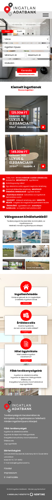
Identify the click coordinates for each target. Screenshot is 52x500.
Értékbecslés (9, 441)
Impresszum (10, 472)
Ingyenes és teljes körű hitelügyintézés (19, 434)
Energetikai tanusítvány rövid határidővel (21, 437)
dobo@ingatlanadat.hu (20, 463)
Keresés (26, 70)
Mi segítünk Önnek (26, 332)
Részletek (26, 303)
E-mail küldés (11, 477)
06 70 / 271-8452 (15, 460)
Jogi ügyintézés (10, 444)
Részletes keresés (27, 74)
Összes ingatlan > (26, 90)
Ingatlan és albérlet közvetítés (16, 432)
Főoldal (8, 468)
